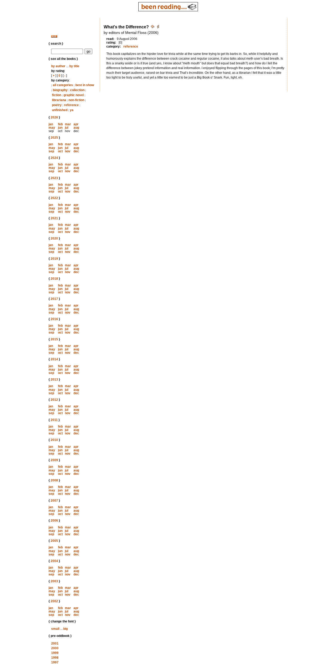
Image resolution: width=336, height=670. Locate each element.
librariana (59, 100)
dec (76, 151)
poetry (57, 105)
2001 (55, 643)
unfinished (59, 110)
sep (51, 151)
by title (74, 66)
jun (60, 127)
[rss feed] (54, 36)
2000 (55, 648)
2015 (54, 339)
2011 (54, 420)
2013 (54, 379)
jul (66, 127)
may (52, 127)
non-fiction (76, 100)
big (65, 629)
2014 (54, 359)
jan (51, 124)
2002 (54, 601)
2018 (54, 279)
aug (76, 127)
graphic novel (74, 95)
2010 (54, 440)
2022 (54, 198)
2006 (54, 520)
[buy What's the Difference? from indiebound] (158, 27)
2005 (54, 541)
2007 (54, 500)
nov (67, 151)
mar (68, 124)
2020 (54, 238)
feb (60, 124)
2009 (54, 460)
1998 (55, 657)
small (55, 629)
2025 (54, 137)
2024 (54, 158)
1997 (55, 662)
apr (76, 124)
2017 (54, 299)
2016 (54, 319)
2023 (54, 178)
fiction (56, 95)
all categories (63, 85)
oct (60, 151)
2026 (54, 117)
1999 (55, 653)
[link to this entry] (153, 27)
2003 (54, 581)
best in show (84, 85)
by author (58, 66)
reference (71, 105)
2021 (54, 218)
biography (60, 90)
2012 (54, 400)
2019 (54, 259)
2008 (54, 480)
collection (77, 90)
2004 (54, 561)
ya (72, 110)
